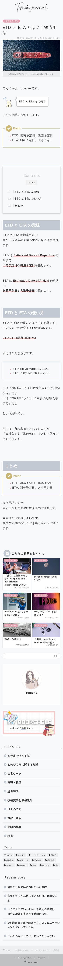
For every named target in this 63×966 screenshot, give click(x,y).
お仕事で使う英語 (11, 21)
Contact (41, 958)
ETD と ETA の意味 (27, 191)
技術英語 (50, 860)
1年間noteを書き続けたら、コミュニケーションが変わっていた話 (34, 925)
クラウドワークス (38, 855)
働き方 (53, 855)
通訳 (57, 865)
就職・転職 (15, 782)
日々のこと (15, 809)
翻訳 (34, 865)
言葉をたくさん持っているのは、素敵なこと (32, 898)
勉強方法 (9, 860)
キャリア (21, 855)
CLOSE (31, 183)
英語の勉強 (15, 826)
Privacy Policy (24, 958)
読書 (10, 835)
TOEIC (9, 855)
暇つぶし (9, 865)
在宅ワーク (15, 773)
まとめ (19, 205)
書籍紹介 (22, 865)
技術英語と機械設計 (20, 800)
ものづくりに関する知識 (23, 764)
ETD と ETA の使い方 (28, 198)
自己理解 (45, 865)
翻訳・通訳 (15, 818)
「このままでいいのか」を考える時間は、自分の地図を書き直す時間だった (32, 911)
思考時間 (13, 791)
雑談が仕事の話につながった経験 (27, 887)
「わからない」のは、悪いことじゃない (31, 936)
